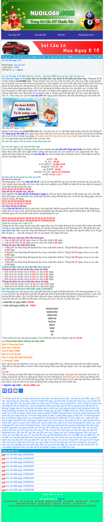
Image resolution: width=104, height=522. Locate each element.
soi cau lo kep (42, 442)
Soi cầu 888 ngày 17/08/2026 (20, 474)
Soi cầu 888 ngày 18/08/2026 (20, 470)
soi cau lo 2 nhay (49, 440)
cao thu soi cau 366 (79, 398)
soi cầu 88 (39, 154)
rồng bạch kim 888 (53, 501)
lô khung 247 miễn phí (56, 418)
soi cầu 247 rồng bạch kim (68, 149)
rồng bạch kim (81, 501)
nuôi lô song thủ (9, 427)
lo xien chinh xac (76, 418)
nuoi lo (15, 423)
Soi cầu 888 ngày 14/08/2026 (20, 486)
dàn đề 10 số (32, 182)
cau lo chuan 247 (67, 403)
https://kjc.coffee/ (21, 506)
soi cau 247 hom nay (23, 430)
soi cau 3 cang (52, 432)
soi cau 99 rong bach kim (21, 437)
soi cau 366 (13, 435)
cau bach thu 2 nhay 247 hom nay (69, 401)
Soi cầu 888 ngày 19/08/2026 (20, 466)
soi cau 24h (38, 432)
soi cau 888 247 (88, 435)
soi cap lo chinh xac (27, 427)
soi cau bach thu (42, 437)
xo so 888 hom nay (66, 447)
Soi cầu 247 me (80, 503)
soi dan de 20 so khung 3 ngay (41, 447)
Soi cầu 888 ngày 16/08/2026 (20, 478)
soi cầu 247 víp (26, 501)
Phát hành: (7, 65)
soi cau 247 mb (41, 430)
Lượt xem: (7, 67)
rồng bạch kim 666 (14, 133)
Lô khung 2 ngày (10, 360)
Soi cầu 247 (19, 65)
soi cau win (70, 444)
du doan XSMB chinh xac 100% (69, 410)
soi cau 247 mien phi (60, 430)
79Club (34, 506)
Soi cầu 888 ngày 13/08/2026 (20, 490)
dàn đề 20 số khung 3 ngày (32, 194)
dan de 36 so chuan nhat (72, 406)
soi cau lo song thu (78, 442)
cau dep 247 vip (13, 403)
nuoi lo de (62, 423)
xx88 (10, 506)
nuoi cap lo (58, 420)
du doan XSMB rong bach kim (57, 413)
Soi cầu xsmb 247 (85, 444)
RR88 (41, 506)
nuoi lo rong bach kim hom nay (83, 425)
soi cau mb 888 (14, 444)
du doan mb (22, 410)
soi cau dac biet (15, 440)
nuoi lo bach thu (49, 423)
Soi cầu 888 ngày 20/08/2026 (20, 462)
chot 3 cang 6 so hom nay (89, 403)
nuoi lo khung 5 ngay (30, 425)
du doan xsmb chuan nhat (29, 413)
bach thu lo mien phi (39, 398)
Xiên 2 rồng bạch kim (13, 344)
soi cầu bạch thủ (11, 501)
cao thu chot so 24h (60, 398)
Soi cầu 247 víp (24, 432)
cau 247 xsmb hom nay (41, 401)
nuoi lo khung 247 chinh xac (81, 423)
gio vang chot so (19, 415)
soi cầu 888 (94, 501)
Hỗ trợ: (5, 70)
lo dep (51, 415)
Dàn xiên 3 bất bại (11, 347)
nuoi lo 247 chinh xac (30, 423)
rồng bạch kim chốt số (26, 503)
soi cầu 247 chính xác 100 (72, 427)
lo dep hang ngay (63, 415)
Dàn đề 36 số (14, 208)
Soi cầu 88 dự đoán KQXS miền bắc (29, 57)
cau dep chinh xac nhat (33, 403)
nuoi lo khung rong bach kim (54, 425)
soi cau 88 (37, 435)
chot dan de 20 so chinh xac (15, 406)
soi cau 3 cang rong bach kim (74, 432)
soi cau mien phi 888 (54, 444)
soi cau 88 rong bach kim (55, 435)
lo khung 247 (38, 418)
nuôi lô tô (57, 503)
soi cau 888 (73, 435)
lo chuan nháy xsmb (37, 415)
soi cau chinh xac (59, 437)
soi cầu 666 (68, 501)
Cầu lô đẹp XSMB (11, 351)
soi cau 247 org (78, 430)
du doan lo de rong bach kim (81, 408)
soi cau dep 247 (32, 440)
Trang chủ (6, 57)
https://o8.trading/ (66, 506)
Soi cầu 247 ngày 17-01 (11, 60)
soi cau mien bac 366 (33, 444)
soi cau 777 (25, 435)
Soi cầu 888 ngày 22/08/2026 (20, 454)
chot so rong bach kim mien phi (45, 406)
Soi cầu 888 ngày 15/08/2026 (20, 482)
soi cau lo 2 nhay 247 (68, 440)
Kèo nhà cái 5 (82, 506)
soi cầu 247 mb (44, 503)
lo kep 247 (78, 415)
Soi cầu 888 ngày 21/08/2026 (20, 458)
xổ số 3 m (66, 503)
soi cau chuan (75, 437)
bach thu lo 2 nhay (20, 398)
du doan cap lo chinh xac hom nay (51, 408)
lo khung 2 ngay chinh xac (18, 418)
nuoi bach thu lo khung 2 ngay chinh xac (32, 420)
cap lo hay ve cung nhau (17, 401)
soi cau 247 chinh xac (48, 427)
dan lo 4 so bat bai (24, 408)
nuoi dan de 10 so (73, 420)
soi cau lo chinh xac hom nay (20, 442)
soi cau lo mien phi (59, 442)
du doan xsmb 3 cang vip (41, 410)
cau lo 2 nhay (52, 403)
